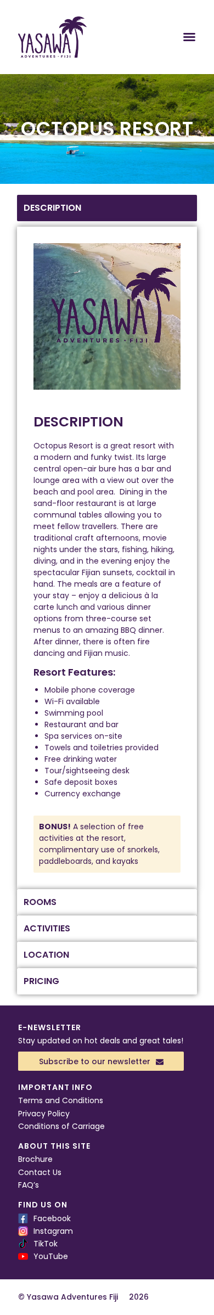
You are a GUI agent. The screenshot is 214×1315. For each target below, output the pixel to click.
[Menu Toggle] (189, 36)
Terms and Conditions (60, 1100)
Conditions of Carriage (61, 1126)
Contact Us (39, 1172)
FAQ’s (28, 1184)
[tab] (107, 208)
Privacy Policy (44, 1113)
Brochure (35, 1159)
